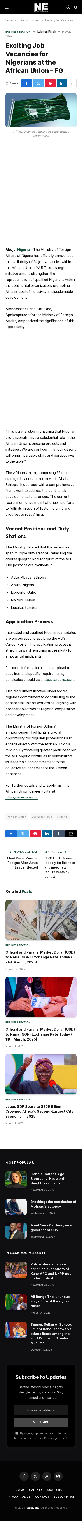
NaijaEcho (33, 1507)
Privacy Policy (19, 1496)
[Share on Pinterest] (50, 83)
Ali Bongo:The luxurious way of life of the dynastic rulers (52, 1301)
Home (20, 1490)
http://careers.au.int (58, 680)
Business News (42, 816)
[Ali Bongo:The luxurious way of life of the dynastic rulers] (16, 1302)
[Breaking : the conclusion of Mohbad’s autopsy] (16, 1207)
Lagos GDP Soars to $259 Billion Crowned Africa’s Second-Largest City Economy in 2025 (39, 1111)
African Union (17, 816)
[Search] (75, 7)
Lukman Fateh (46, 31)
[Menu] (7, 7)
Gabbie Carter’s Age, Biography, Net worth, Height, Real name (48, 1178)
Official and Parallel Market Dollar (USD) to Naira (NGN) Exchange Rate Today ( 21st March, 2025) (40, 957)
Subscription (64, 1496)
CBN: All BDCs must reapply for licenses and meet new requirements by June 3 (59, 867)
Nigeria (62, 816)
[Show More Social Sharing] (72, 83)
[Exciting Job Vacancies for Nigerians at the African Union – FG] (41, 110)
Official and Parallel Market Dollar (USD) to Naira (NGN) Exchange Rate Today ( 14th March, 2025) (40, 1034)
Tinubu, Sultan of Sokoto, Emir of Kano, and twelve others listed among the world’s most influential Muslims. (51, 1333)
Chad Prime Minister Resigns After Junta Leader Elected (22, 862)
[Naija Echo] (41, 7)
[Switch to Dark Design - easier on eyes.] (68, 7)
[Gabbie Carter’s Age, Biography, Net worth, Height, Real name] (16, 1179)
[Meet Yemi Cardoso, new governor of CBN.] (16, 1231)
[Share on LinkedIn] (62, 83)
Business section (18, 31)
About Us (54, 1490)
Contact (42, 1496)
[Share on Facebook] (26, 83)
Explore (35, 1490)
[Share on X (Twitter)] (38, 83)
